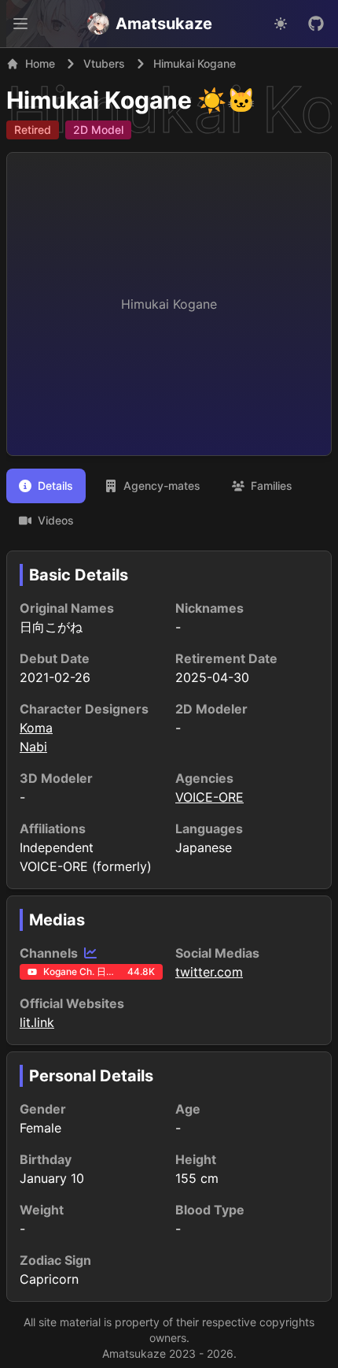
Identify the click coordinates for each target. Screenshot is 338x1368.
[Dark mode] (280, 23)
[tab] (46, 486)
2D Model (98, 129)
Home (40, 63)
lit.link (37, 1022)
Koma (36, 728)
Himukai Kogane (99, 100)
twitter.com (209, 972)
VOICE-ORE (209, 797)
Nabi (33, 746)
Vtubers (104, 63)
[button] (20, 23)
